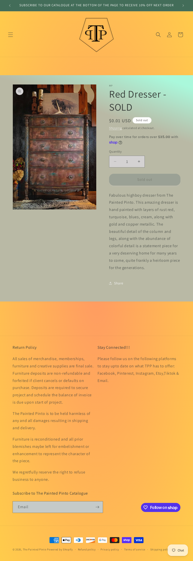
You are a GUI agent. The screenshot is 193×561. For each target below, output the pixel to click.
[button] (10, 34)
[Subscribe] (97, 507)
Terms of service (134, 549)
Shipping (115, 128)
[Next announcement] (183, 5)
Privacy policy (110, 549)
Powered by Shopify (60, 549)
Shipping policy (160, 549)
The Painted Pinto (34, 549)
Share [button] (118, 283)
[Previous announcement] (9, 5)
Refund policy (87, 549)
